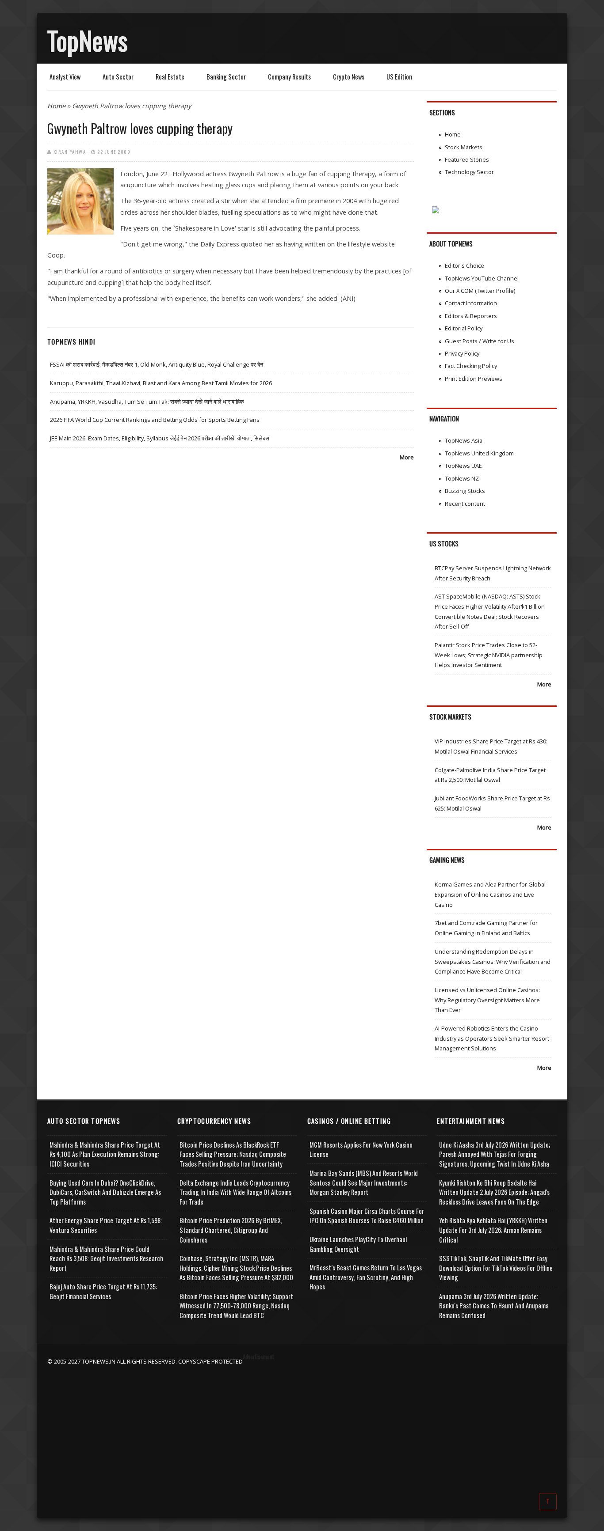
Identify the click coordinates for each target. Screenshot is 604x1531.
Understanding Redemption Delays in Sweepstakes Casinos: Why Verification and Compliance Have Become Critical (492, 961)
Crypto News (348, 76)
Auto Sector (118, 76)
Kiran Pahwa (70, 151)
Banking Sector (226, 76)
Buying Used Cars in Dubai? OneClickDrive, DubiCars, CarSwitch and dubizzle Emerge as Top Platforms (105, 1192)
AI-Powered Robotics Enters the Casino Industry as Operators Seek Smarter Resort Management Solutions (492, 1038)
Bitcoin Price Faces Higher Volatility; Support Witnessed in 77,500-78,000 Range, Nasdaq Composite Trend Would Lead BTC (236, 1306)
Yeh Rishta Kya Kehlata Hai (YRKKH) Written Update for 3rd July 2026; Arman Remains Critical (493, 1230)
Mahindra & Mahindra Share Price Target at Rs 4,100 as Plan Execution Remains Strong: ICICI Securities (105, 1154)
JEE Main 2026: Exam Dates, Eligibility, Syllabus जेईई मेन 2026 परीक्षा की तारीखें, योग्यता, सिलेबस (159, 438)
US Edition (399, 76)
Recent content (465, 504)
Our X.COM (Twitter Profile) (480, 291)
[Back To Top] (548, 1501)
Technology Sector (469, 172)
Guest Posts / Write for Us (479, 341)
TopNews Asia (463, 440)
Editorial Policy (463, 328)
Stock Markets (463, 147)
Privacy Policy (462, 353)
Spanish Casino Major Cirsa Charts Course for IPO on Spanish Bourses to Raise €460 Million (367, 1215)
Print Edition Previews (473, 379)
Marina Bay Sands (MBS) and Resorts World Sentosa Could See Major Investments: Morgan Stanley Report (364, 1182)
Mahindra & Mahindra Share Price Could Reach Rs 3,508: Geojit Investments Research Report (106, 1258)
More (407, 457)
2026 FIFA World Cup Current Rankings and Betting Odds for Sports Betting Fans (155, 420)
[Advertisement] (302, 1428)
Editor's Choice (464, 265)
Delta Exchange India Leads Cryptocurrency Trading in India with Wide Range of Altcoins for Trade (235, 1192)
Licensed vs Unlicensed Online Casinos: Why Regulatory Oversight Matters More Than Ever (487, 1000)
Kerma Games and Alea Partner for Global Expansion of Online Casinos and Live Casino (490, 894)
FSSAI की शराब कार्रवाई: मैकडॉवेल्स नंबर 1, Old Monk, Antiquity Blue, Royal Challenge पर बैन (156, 364)
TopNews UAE (463, 466)
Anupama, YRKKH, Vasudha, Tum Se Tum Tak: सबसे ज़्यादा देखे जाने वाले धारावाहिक (147, 401)
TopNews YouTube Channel (482, 278)
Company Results (289, 76)
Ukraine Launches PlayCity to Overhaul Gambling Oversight (358, 1244)
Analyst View (65, 76)
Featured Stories (467, 159)
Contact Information (471, 303)
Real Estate (170, 76)
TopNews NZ (462, 478)
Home (56, 106)
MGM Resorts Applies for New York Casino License (361, 1149)
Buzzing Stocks (465, 491)
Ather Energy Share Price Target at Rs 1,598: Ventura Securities (106, 1225)
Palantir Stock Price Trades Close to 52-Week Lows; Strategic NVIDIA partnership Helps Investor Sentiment (489, 655)
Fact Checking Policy (471, 366)
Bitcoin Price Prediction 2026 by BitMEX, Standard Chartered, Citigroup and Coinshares (231, 1230)
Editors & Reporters (471, 316)
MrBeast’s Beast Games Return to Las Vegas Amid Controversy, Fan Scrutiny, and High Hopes (366, 1277)
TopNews (87, 40)
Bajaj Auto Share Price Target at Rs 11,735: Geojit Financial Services (103, 1291)
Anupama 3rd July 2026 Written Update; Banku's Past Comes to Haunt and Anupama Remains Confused (494, 1306)
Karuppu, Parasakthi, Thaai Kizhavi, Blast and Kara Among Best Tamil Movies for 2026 (161, 383)
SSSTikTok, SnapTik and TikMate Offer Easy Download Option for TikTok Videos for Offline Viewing (496, 1268)
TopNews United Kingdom (479, 453)
